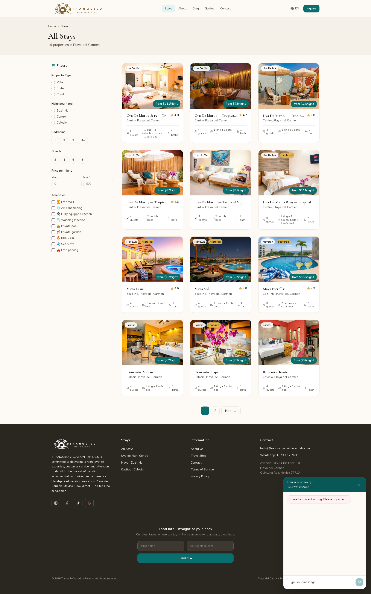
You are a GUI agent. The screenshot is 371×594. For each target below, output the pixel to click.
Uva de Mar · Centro (134, 456)
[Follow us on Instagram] (56, 503)
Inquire (311, 8)
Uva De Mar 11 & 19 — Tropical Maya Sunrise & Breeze (289, 202)
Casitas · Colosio (132, 469)
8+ (83, 160)
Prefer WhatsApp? (298, 487)
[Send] (359, 582)
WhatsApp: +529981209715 (279, 455)
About (182, 8)
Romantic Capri (207, 372)
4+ (83, 140)
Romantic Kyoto (275, 372)
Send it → (186, 558)
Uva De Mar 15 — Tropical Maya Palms (147, 202)
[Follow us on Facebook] (67, 503)
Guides (209, 8)
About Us (197, 449)
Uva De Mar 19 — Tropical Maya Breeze (221, 202)
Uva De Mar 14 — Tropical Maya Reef (284, 115)
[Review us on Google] (89, 503)
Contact (225, 8)
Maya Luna (135, 288)
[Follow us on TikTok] (78, 503)
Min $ (55, 177)
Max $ (87, 177)
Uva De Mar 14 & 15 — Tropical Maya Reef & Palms (147, 115)
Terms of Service (202, 469)
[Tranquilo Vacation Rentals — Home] (79, 8)
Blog (196, 8)
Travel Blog (199, 456)
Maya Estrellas (274, 288)
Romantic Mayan (139, 372)
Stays (168, 8)
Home (52, 26)
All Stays (127, 449)
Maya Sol (202, 288)
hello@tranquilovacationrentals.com (285, 448)
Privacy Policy (200, 476)
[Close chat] (359, 484)
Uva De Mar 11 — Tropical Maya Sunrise (216, 115)
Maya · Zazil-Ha (132, 463)
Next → (231, 410)
